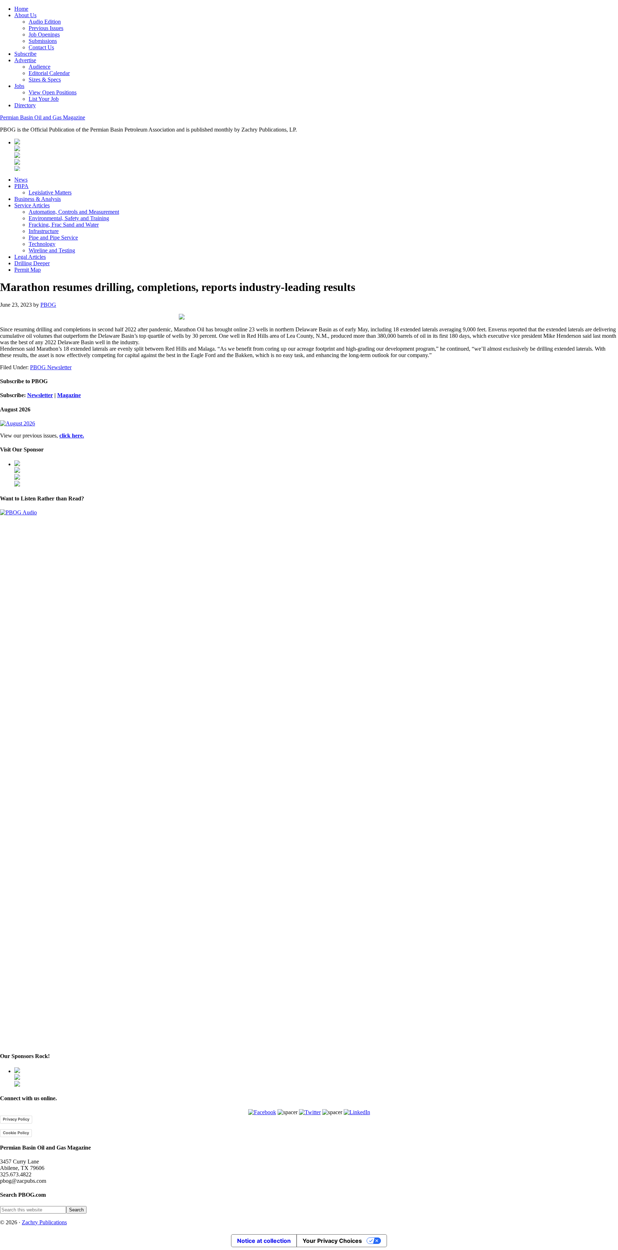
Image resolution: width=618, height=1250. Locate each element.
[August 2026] (17, 423)
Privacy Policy (16, 1119)
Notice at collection (264, 1240)
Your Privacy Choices (332, 1240)
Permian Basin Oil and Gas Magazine (42, 117)
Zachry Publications (44, 1222)
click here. (71, 436)
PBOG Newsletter (51, 367)
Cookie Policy (16, 1132)
